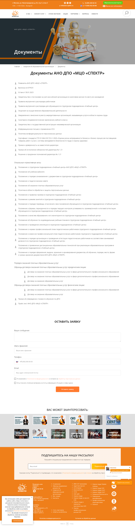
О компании (57, 484)
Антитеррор (77, 488)
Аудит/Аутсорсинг (79, 486)
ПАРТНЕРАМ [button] (75, 14)
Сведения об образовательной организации (38, 66)
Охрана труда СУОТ (98, 490)
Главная (17, 66)
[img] (114, 509)
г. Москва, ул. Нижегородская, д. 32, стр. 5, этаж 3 (30, 3)
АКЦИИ (65, 14)
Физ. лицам (56, 496)
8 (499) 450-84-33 (38, 511)
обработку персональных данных (69, 379)
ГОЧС (75, 492)
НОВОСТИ (95, 14)
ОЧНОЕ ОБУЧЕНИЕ (55, 14)
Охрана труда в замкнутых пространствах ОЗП (80, 504)
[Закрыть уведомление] (32, 497)
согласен (89, 473)
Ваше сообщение (21, 330)
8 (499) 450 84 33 (90, 3)
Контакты (56, 498)
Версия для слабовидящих (114, 6)
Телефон (17, 357)
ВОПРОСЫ (85, 14)
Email (16, 368)
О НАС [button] (28, 14)
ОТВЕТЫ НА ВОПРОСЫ (60, 512)
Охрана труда (78, 496)
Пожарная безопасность (100, 494)
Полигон (95, 504)
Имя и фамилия (21, 346)
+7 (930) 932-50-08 (90, 6)
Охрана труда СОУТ (98, 492)
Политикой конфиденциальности (38, 379)
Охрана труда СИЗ (98, 488)
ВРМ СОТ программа (80, 484)
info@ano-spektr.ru (67, 5)
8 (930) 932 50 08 (38, 489)
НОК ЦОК (77, 494)
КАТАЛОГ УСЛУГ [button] (39, 14)
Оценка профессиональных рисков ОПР (80, 510)
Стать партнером (58, 510)
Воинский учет (78, 490)
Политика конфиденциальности (50, 518)
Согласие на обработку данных (85, 518)
